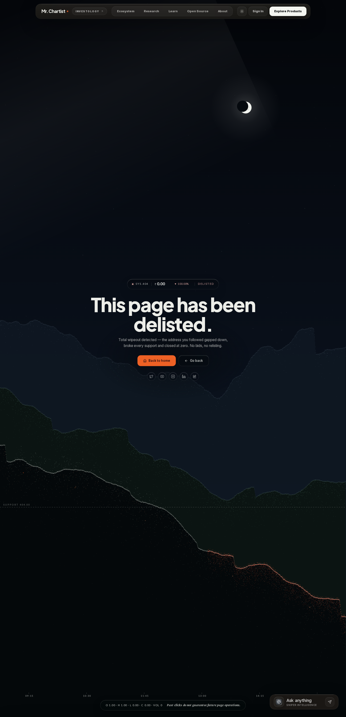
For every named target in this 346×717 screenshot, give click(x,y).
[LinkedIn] (184, 376)
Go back (196, 361)
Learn (173, 11)
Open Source (198, 11)
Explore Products (288, 11)
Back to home (159, 361)
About (222, 11)
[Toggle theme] (242, 11)
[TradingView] (194, 376)
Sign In (258, 11)
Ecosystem (125, 11)
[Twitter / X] (151, 376)
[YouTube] (162, 376)
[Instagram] (173, 376)
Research (151, 11)
